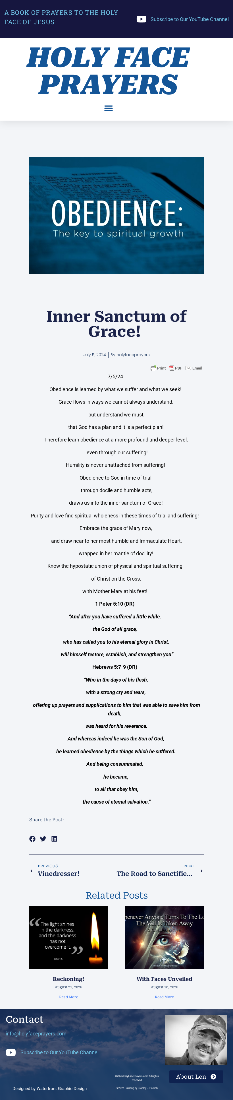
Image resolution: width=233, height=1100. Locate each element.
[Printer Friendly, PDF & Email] (176, 368)
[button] (108, 108)
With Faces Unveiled (164, 979)
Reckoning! (68, 979)
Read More (68, 997)
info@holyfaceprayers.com (36, 1034)
